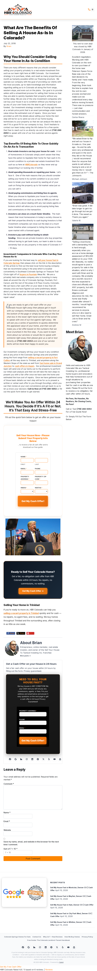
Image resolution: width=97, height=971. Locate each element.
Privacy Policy (87, 937)
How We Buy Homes (72, 937)
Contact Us (36, 937)
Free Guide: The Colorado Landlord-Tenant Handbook (48, 940)
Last (37, 464)
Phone (37, 468)
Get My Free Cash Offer (11, 967)
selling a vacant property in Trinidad (21, 613)
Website (7, 830)
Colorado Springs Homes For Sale (17, 937)
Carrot (61, 962)
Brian (9, 46)
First (23, 464)
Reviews (49, 969)
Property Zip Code (40, 478)
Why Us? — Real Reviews (53, 937)
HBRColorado (31, 164)
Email (24, 468)
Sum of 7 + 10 (10, 849)
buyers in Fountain (28, 274)
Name (23, 457)
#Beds (24, 488)
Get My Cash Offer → (33, 591)
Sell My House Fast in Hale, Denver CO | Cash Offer (71, 905)
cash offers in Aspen (24, 366)
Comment (9, 784)
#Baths (38, 488)
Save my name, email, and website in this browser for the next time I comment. (31, 843)
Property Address (25, 478)
